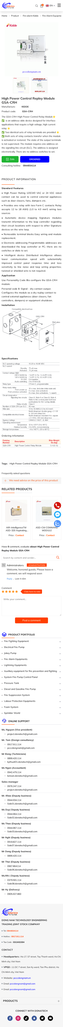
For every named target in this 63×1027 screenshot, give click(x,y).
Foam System (11, 707)
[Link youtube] (50, 1018)
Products (10, 1000)
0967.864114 (14, 866)
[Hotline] (57, 506)
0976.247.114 (14, 786)
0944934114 (29, 165)
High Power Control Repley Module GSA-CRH (34, 463)
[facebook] (10, 1018)
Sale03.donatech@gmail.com (22, 831)
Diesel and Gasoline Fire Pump (20, 689)
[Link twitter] (42, 1018)
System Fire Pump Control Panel (21, 677)
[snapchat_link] (34, 1018)
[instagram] (18, 1018)
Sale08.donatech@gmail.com (22, 883)
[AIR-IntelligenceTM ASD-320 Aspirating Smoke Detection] (16, 510)
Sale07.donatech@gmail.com (22, 845)
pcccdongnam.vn (22, 977)
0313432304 (18, 942)
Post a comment (31, 620)
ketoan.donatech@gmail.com (22, 775)
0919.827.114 (14, 841)
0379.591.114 (14, 880)
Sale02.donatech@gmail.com (22, 817)
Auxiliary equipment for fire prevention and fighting (30, 671)
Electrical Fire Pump (14, 647)
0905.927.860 (14, 893)
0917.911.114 (14, 744)
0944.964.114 (14, 814)
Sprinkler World (12, 713)
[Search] (36, 5)
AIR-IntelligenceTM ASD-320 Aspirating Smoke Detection (16, 530)
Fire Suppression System (17, 695)
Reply (9, 578)
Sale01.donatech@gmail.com (22, 803)
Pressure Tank (11, 683)
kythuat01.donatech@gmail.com (24, 761)
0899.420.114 (14, 758)
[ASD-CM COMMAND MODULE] (46, 510)
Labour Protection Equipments (19, 701)
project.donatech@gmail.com (22, 734)
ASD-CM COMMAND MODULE (47, 529)
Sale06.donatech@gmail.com (22, 869)
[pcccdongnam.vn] (8, 5)
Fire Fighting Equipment (16, 641)
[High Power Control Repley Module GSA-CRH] (21, 85)
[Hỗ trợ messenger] (57, 515)
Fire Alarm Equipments (15, 659)
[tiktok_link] (26, 1018)
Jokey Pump (10, 653)
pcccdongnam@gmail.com (21, 747)
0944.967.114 (14, 827)
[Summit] (57, 558)
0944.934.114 (14, 800)
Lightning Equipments (15, 665)
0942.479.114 (14, 772)
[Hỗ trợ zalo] (57, 524)
